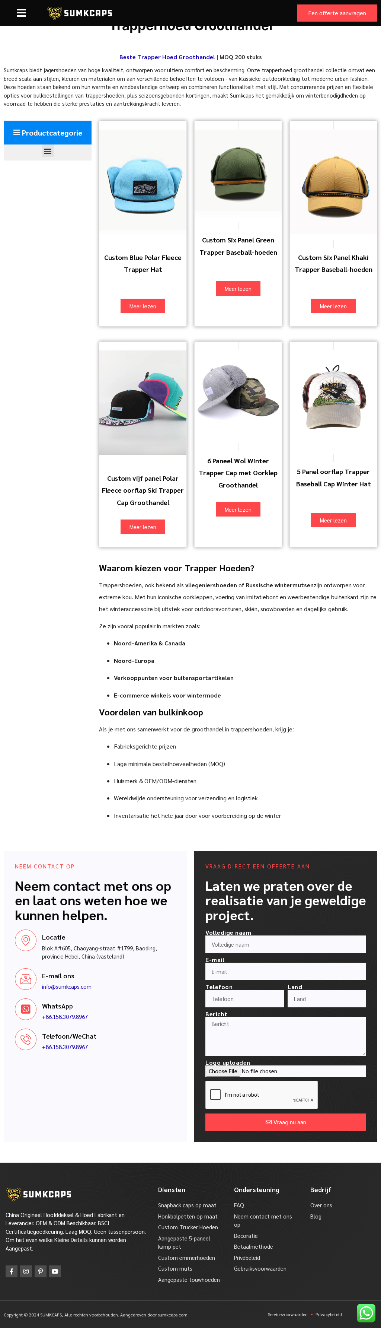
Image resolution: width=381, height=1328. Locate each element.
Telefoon (219, 987)
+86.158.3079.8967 (65, 1016)
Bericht (216, 1014)
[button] (21, 13)
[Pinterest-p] (41, 1271)
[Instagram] (26, 1271)
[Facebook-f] (11, 1271)
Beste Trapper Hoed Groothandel (167, 57)
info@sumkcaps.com (67, 986)
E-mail (214, 960)
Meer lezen (142, 305)
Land (295, 987)
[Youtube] (55, 1271)
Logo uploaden (227, 1062)
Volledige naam (228, 932)
